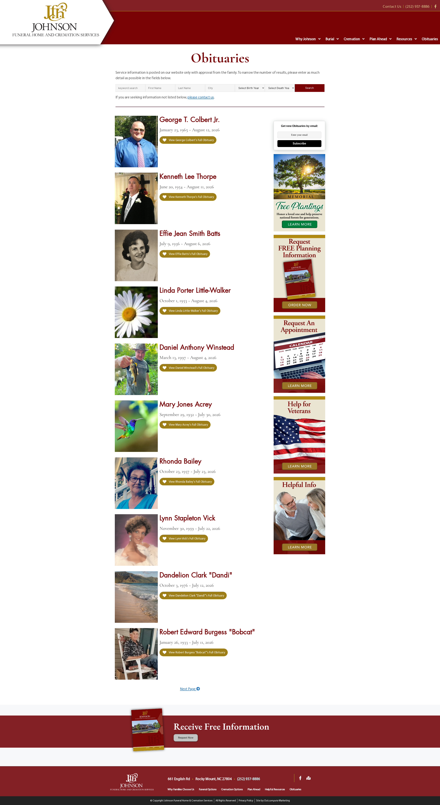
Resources (404, 39)
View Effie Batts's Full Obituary (187, 254)
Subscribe (299, 143)
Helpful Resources (275, 789)
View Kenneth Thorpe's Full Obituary (191, 197)
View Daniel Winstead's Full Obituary (191, 367)
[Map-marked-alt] (308, 778)
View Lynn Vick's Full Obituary (186, 538)
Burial (330, 39)
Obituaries (430, 39)
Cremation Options (232, 789)
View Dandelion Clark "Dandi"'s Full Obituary (196, 595)
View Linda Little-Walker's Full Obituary (193, 310)
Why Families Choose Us (181, 789)
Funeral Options (208, 789)
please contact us (201, 97)
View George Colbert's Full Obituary (191, 140)
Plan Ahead (378, 39)
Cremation (352, 39)
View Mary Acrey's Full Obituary (188, 424)
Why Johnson (305, 39)
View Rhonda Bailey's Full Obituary (190, 481)
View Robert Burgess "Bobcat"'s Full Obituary (196, 652)
